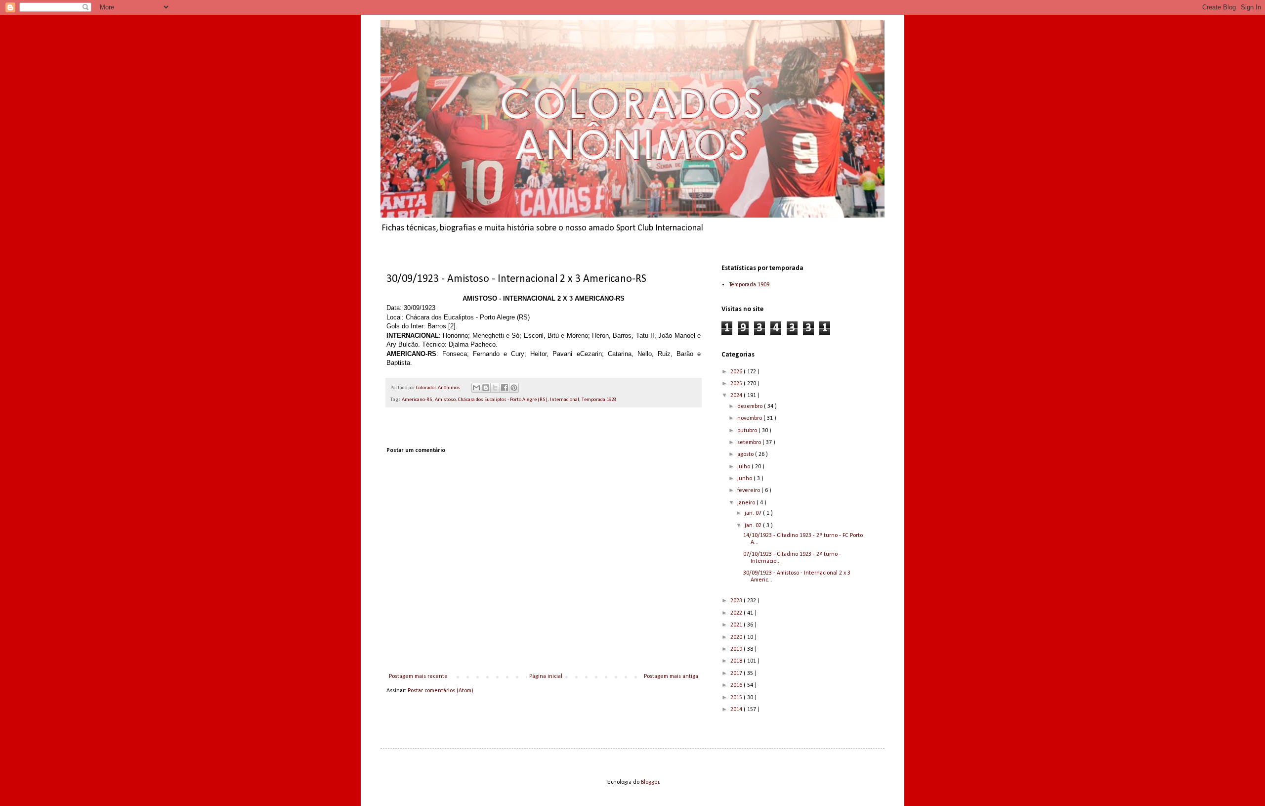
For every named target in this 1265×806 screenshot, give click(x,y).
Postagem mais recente (418, 676)
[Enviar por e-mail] (476, 388)
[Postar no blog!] (486, 388)
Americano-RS (417, 400)
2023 (737, 601)
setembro (749, 443)
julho (744, 467)
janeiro (747, 503)
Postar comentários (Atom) (440, 691)
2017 (737, 673)
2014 (737, 710)
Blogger (650, 782)
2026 (737, 372)
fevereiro (749, 490)
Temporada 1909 (749, 285)
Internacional (564, 400)
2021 (737, 625)
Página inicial (545, 676)
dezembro (750, 406)
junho (745, 479)
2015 (737, 698)
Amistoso (445, 400)
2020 (737, 637)
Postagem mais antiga (671, 676)
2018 (737, 661)
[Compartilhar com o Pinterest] (514, 388)
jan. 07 (754, 513)
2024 (737, 396)
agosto (746, 454)
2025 (737, 384)
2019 (737, 649)
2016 (737, 685)
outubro (748, 431)
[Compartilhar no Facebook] (504, 388)
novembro (750, 418)
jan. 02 (754, 526)
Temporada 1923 (599, 400)
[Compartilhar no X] (495, 388)
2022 (737, 613)
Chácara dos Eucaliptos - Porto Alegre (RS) (503, 400)
